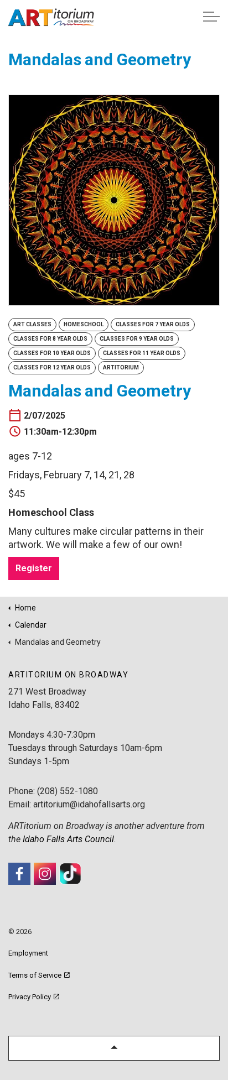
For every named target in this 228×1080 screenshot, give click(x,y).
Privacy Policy (29, 997)
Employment (28, 953)
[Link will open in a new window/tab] (19, 874)
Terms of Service (34, 975)
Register (33, 568)
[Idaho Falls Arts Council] (51, 17)
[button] (114, 1048)
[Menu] (211, 16)
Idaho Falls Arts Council (68, 839)
